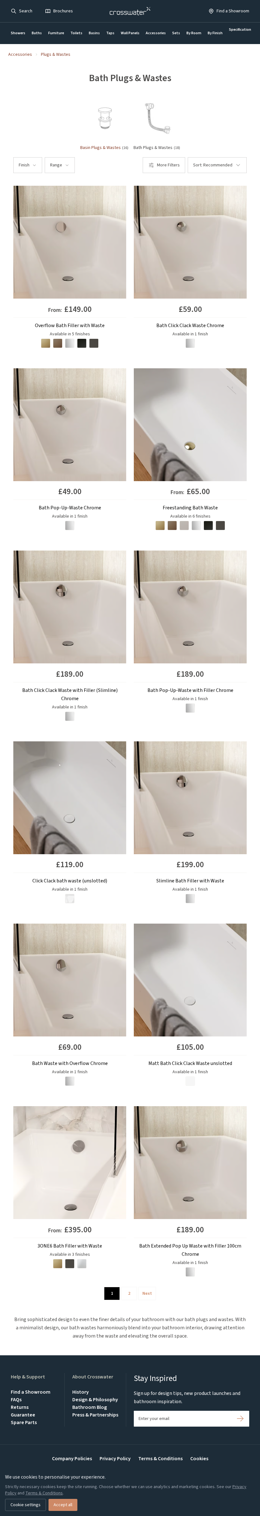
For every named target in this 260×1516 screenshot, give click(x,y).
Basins (94, 33)
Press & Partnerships (95, 1414)
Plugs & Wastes (55, 54)
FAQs (16, 1399)
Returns (20, 1407)
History (80, 1392)
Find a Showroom (30, 1392)
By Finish (215, 33)
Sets (176, 33)
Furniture (56, 33)
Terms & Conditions (160, 1458)
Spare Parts (24, 1422)
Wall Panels (130, 33)
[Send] (240, 1419)
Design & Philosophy (95, 1399)
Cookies (199, 1458)
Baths (37, 33)
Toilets (76, 33)
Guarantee (23, 1414)
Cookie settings (25, 1505)
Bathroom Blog (89, 1407)
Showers (18, 33)
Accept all (63, 1505)
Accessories (156, 33)
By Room (193, 33)
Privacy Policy (115, 1458)
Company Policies (72, 1458)
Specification (240, 29)
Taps (110, 33)
